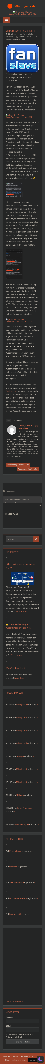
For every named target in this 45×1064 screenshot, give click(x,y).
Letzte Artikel (17, 420)
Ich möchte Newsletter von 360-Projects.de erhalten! (19, 1036)
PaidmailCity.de (22, 824)
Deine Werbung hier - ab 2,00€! (22, 14)
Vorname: (9, 1017)
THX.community (16, 882)
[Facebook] (36, 426)
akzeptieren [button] (34, 1060)
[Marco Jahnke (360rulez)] (11, 434)
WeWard (13, 866)
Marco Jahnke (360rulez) (25, 427)
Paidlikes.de (11, 391)
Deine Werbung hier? (15, 1001)
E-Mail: (8, 1026)
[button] (40, 1059)
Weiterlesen (21, 611)
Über (8, 420)
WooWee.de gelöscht (15, 668)
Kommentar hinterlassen (15, 40)
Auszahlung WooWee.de (27, 469)
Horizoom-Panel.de (18, 898)
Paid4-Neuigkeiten (25, 37)
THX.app (20, 756)
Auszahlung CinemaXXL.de (18, 465)
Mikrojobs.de (22, 704)
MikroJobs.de (22, 717)
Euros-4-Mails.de (24, 808)
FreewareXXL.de (16, 914)
